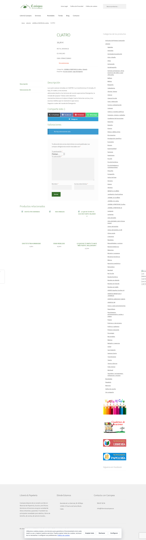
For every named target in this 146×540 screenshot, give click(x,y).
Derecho (110, 125)
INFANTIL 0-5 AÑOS (113, 191)
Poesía (110, 320)
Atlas (109, 61)
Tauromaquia (112, 357)
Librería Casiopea (25, 16)
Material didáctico (113, 247)
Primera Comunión (113, 330)
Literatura (111, 236)
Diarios (110, 128)
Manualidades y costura (115, 243)
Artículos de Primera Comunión (115, 40)
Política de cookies (91, 6)
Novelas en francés (113, 284)
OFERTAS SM (111, 302)
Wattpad (110, 370)
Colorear (110, 108)
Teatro (110, 360)
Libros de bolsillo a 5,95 (115, 230)
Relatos (110, 340)
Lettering (110, 214)
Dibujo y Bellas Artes (114, 132)
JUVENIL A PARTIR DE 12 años (40, 23)
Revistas (108, 385)
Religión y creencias (114, 343)
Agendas (110, 47)
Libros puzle (111, 233)
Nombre (55, 184)
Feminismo (111, 155)
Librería (28, 23)
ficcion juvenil (67, 71)
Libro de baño (112, 218)
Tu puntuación (57, 151)
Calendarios (111, 88)
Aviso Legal (64, 6)
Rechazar (102, 533)
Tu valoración (57, 157)
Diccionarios (111, 135)
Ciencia (110, 95)
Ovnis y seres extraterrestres (116, 306)
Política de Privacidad (76, 6)
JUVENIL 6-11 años (113, 201)
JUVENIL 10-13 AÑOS (114, 197)
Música (110, 260)
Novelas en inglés (113, 287)
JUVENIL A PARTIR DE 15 (115, 208)
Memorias (111, 250)
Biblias (110, 81)
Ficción (110, 159)
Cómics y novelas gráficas (116, 112)
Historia (110, 181)
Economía (111, 142)
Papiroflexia (111, 309)
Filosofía (110, 171)
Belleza (110, 78)
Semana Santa (112, 353)
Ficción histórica (113, 162)
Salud (109, 346)
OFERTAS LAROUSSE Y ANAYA (116, 299)
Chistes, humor (112, 91)
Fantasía (110, 152)
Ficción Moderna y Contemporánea (113, 166)
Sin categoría (109, 392)
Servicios (38, 16)
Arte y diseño (112, 57)
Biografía (110, 85)
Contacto (76, 16)
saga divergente (78, 71)
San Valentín (112, 350)
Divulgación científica (114, 138)
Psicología (111, 333)
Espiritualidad (112, 149)
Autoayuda (111, 64)
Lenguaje (110, 211)
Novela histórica (113, 277)
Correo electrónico (81, 184)
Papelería (108, 382)
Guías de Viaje (112, 177)
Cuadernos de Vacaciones (115, 118)
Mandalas (111, 240)
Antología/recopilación (115, 54)
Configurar (114, 533)
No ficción (111, 273)
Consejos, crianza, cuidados (116, 115)
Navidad (110, 270)
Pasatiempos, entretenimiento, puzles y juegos (116, 314)
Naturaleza (111, 267)
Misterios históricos (114, 257)
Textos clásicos (112, 363)
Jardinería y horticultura (115, 194)
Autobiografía (112, 67)
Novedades (51, 16)
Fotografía (111, 174)
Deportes (110, 122)
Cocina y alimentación (114, 105)
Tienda (60, 16)
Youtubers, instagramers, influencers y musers (115, 374)
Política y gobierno (113, 326)
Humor (110, 184)
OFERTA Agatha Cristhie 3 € (116, 290)
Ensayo (110, 145)
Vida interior (111, 367)
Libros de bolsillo (113, 226)
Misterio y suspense (114, 253)
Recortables (111, 336)
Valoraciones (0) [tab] (25, 90)
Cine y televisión (113, 101)
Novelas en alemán (113, 280)
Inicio (23, 23)
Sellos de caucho (110, 389)
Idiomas (110, 187)
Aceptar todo (89, 533)
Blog (67, 16)
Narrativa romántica (114, 263)
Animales (110, 50)
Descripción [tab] (24, 84)
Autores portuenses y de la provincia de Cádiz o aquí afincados (116, 73)
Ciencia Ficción (112, 98)
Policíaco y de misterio (115, 323)
